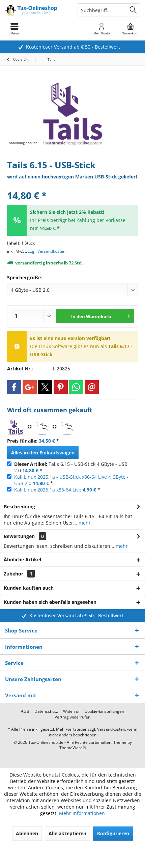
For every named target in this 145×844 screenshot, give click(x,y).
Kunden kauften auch (29, 588)
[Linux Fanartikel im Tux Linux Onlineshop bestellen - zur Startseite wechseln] (36, 10)
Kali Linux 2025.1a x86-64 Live (47, 489)
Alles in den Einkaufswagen (43, 452)
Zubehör (18, 573)
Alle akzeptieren (67, 833)
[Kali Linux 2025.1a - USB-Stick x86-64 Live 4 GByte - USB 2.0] (42, 427)
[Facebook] (14, 387)
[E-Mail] (92, 387)
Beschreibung (19, 506)
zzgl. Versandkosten (46, 251)
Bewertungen (19, 536)
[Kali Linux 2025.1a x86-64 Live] (67, 427)
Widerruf (71, 711)
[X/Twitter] (45, 387)
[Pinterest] (61, 387)
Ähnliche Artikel (22, 559)
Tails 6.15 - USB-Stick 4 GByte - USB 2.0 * (70, 467)
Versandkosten (111, 729)
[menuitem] (130, 28)
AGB (25, 711)
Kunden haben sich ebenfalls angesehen (50, 602)
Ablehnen (27, 833)
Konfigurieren (113, 833)
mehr (84, 522)
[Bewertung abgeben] (72, 186)
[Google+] (30, 387)
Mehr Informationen (82, 813)
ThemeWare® (72, 748)
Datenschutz (46, 711)
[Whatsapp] (76, 387)
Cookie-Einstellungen (104, 711)
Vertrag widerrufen (72, 717)
